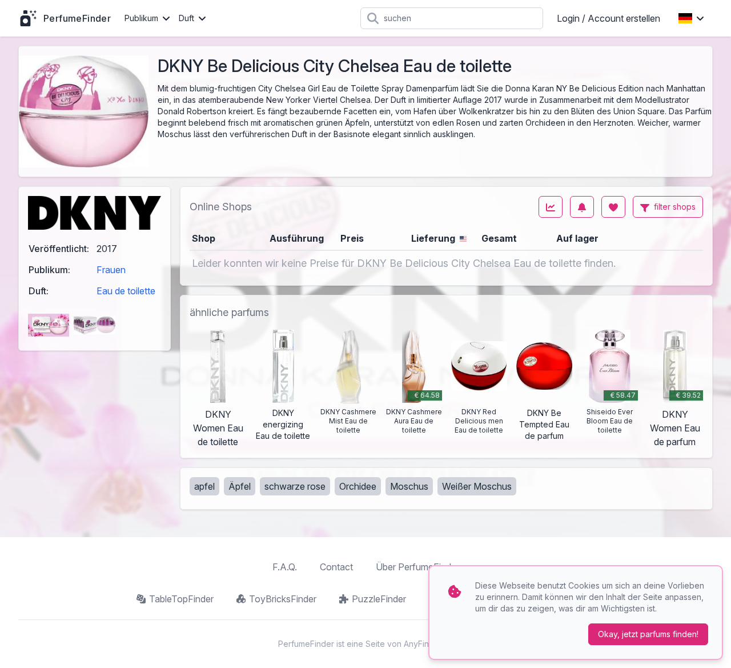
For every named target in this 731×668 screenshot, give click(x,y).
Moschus (409, 486)
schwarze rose (295, 486)
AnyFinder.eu (428, 644)
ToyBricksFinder (282, 599)
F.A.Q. (284, 567)
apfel (204, 486)
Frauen (111, 269)
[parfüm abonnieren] (582, 207)
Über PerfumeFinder (417, 567)
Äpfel (239, 486)
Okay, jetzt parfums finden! (648, 634)
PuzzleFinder (379, 599)
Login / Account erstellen (608, 18)
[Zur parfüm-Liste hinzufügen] (613, 207)
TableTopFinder (181, 599)
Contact (336, 567)
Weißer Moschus (477, 486)
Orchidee (357, 486)
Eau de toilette (126, 291)
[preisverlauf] (551, 207)
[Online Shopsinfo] (263, 207)
